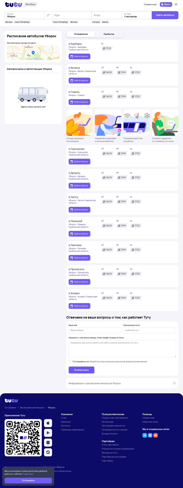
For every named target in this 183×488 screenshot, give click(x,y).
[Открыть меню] (176, 4)
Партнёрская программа (114, 456)
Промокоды (108, 421)
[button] (81, 34)
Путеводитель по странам (114, 429)
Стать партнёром (110, 444)
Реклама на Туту (110, 452)
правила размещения (136, 361)
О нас (64, 417)
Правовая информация (72, 429)
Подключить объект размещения (118, 448)
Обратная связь (150, 421)
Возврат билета (110, 433)
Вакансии (66, 421)
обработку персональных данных (106, 361)
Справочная (150, 4)
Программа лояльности (113, 425)
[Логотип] (14, 4)
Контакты (65, 425)
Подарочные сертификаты (115, 417)
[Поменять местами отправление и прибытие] (48, 15)
